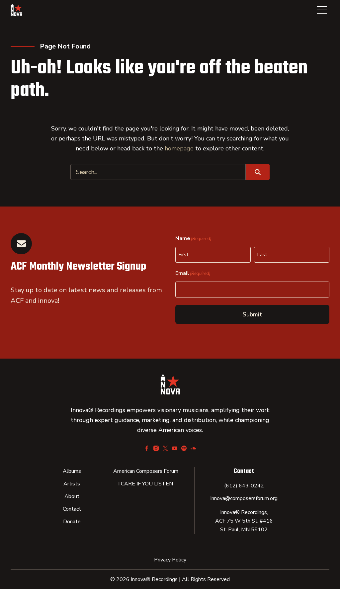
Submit (252, 314)
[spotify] (184, 448)
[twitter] (165, 448)
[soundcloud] (193, 448)
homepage (179, 148)
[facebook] (146, 448)
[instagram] (156, 448)
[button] (322, 10)
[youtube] (174, 448)
